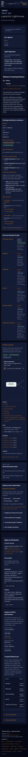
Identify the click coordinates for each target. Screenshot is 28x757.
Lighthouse (4, 13)
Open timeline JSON (8, 507)
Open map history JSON (10, 509)
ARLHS (6, 404)
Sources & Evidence (6, 751)
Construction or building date (14, 368)
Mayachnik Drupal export (13, 85)
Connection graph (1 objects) (13, 522)
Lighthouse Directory (10, 406)
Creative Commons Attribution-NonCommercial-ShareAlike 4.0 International (12, 549)
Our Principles (18, 741)
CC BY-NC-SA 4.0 (14, 735)
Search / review (8, 438)
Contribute (20, 746)
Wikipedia (6, 413)
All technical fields (11, 720)
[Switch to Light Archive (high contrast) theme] (6, 4)
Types (14, 751)
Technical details (9, 211)
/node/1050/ (7, 638)
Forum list (4, 753)
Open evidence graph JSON (10, 457)
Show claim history (9, 209)
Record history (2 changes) (13, 517)
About (3, 741)
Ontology (19, 751)
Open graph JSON (20, 507)
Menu (24, 3)
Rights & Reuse (8, 553)
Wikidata (6, 411)
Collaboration (5, 748)
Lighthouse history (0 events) (13, 513)
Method (17, 748)
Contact (11, 748)
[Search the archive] (21, 2)
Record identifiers (11, 714)
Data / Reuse (23, 748)
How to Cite (13, 746)
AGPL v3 (9, 733)
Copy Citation (9, 604)
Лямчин (22, 159)
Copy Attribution (10, 586)
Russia (9, 13)
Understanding (9, 741)
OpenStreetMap (8, 409)
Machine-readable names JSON (12, 88)
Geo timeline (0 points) (12, 527)
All (4, 368)
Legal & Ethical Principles (8, 743)
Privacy (17, 743)
